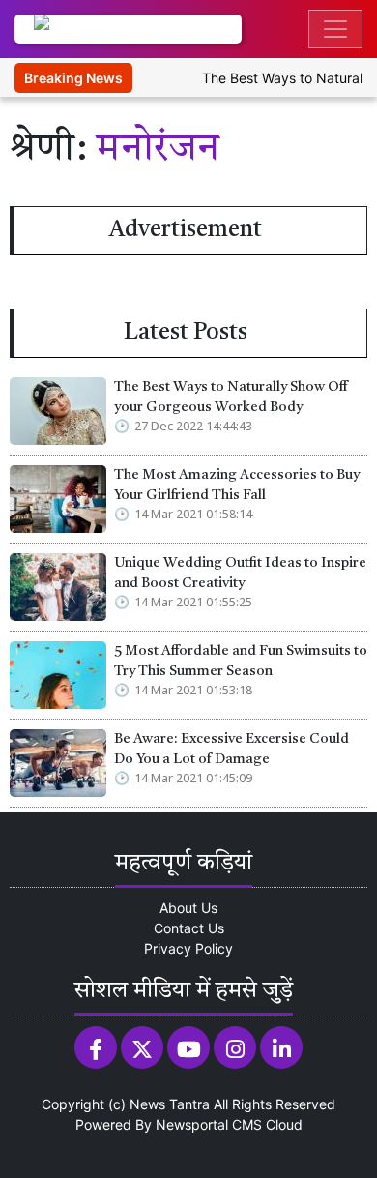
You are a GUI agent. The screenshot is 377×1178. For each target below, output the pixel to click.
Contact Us (189, 928)
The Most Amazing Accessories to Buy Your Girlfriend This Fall (237, 486)
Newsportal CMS (209, 1124)
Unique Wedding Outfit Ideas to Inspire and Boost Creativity (240, 574)
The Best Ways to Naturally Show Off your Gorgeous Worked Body (231, 398)
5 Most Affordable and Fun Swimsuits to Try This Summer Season (240, 662)
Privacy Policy (188, 948)
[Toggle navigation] (335, 29)
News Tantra (170, 1104)
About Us (189, 907)
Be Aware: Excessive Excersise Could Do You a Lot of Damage (231, 750)
